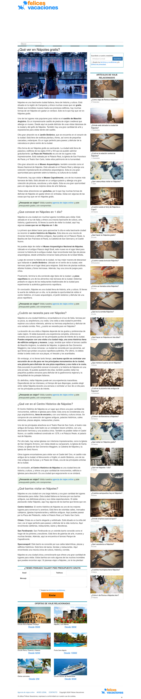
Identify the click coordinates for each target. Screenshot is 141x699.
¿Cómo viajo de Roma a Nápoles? (104, 99)
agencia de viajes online (62, 202)
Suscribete (117, 59)
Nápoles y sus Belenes (61, 624)
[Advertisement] (70, 26)
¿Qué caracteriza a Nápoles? (102, 544)
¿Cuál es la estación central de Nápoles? (103, 154)
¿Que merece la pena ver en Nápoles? (106, 362)
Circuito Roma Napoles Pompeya (28, 624)
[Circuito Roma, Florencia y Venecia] (34, 641)
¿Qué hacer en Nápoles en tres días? (105, 337)
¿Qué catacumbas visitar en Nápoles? (106, 181)
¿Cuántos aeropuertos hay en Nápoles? (106, 493)
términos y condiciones (57, 590)
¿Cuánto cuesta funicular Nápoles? (105, 260)
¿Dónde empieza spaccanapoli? (104, 518)
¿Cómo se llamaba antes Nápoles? (105, 286)
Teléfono (59, 573)
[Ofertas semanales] (34, 666)
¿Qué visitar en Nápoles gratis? (103, 442)
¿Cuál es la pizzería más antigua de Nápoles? (105, 389)
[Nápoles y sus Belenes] (70, 617)
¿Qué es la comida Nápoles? (102, 311)
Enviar (52, 595)
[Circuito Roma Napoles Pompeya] (34, 615)
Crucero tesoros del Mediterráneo (64, 676)
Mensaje (23, 578)
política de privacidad (98, 64)
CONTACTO (53, 692)
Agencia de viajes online (26, 692)
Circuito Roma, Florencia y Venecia (29, 650)
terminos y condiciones (109, 62)
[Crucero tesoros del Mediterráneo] (70, 670)
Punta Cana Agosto (60, 650)
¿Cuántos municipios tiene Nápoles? (105, 569)
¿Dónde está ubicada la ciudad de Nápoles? (104, 126)
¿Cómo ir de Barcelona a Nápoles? (105, 416)
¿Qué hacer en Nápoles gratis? (103, 235)
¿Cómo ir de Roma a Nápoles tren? (105, 595)
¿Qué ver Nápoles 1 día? (101, 467)
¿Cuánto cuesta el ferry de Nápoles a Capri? (105, 208)
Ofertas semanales (24, 676)
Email (24, 573)
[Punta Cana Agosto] (70, 639)
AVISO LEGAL (42, 692)
